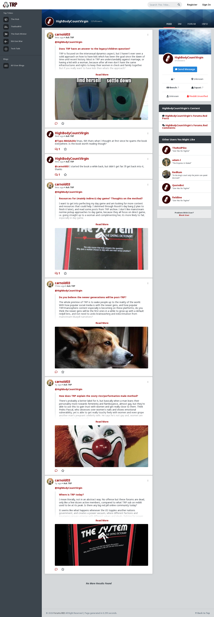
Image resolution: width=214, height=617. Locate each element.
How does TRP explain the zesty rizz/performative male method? (98, 395)
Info (205, 23)
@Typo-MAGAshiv (65, 140)
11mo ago (60, 286)
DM (180, 23)
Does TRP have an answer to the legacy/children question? (94, 48)
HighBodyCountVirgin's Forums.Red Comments (184, 126)
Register (192, 4)
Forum (192, 23)
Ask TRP (69, 37)
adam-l (176, 160)
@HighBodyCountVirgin (68, 42)
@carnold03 (62, 166)
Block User (184, 215)
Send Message (186, 69)
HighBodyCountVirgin (72, 21)
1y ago (58, 384)
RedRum (177, 172)
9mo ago (59, 37)
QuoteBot (178, 185)
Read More (102, 74)
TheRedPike (179, 147)
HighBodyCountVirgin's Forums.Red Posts (184, 117)
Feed (169, 23)
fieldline (177, 197)
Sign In (206, 4)
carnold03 (62, 34)
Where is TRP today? (71, 494)
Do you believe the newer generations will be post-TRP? (92, 297)
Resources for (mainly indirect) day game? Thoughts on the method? (101, 198)
